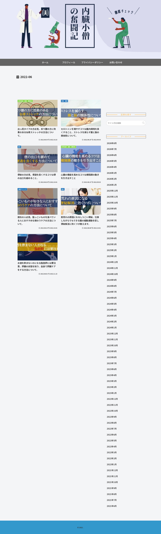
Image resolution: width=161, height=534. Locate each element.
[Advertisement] (59, 86)
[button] (143, 123)
